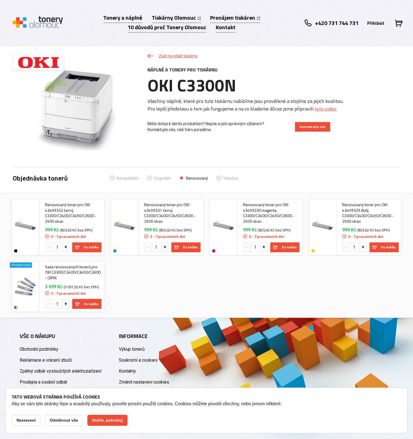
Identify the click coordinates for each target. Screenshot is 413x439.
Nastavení (26, 420)
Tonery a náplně (122, 17)
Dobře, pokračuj (107, 420)
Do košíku (91, 247)
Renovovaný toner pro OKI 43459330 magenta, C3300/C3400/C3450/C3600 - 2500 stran (268, 213)
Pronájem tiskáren (233, 17)
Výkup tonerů (132, 349)
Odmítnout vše (64, 420)
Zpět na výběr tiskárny (178, 56)
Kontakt (225, 27)
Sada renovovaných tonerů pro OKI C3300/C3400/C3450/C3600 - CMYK (73, 272)
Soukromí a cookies (138, 360)
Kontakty (127, 371)
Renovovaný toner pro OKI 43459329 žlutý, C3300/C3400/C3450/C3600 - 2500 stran (368, 213)
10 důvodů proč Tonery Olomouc (167, 27)
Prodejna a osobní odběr (43, 382)
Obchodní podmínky (39, 349)
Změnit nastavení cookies (144, 382)
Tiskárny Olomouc (174, 17)
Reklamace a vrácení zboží (46, 360)
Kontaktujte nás (312, 126)
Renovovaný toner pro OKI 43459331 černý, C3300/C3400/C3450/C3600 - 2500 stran (170, 213)
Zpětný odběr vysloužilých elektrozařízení (60, 371)
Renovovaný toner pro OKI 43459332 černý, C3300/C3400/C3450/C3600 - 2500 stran (70, 213)
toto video (325, 108)
